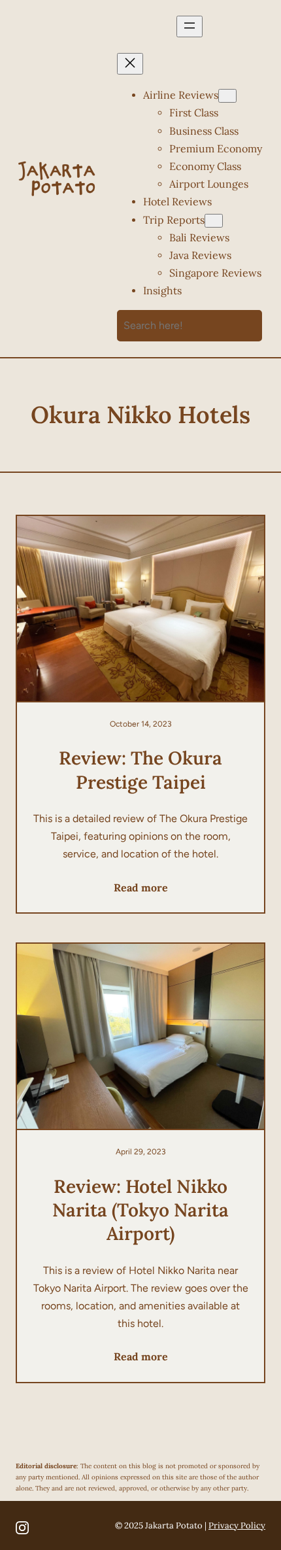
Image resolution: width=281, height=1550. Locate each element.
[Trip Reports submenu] (214, 221)
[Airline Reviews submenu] (227, 96)
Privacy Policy (236, 1525)
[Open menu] (189, 26)
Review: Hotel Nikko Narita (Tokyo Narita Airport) (140, 1210)
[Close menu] (130, 64)
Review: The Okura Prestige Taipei (140, 769)
